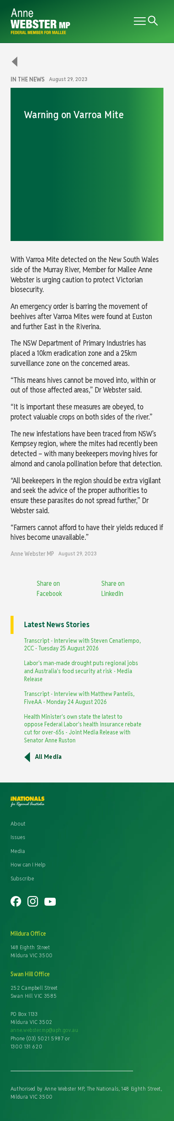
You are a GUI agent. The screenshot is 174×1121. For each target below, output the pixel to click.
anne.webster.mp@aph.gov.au (45, 1030)
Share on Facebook (49, 588)
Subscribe (22, 878)
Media (18, 851)
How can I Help (28, 864)
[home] (70, 21)
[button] (138, 21)
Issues (18, 837)
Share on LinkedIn (113, 588)
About (18, 823)
